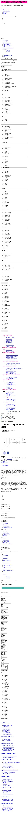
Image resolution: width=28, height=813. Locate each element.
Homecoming (7, 85)
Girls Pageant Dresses (9, 83)
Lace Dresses (7, 101)
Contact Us (5, 523)
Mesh (6, 198)
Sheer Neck (7, 244)
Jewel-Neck (7, 234)
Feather (6, 177)
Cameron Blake (9, 369)
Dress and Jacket (8, 100)
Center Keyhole (8, 129)
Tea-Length (7, 223)
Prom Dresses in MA (10, 382)
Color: (2, 449)
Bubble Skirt (7, 126)
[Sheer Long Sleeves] (5, 663)
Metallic (6, 161)
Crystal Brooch (8, 175)
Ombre (6, 163)
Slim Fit (6, 258)
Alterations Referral (7, 527)
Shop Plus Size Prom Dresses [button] (7, 787)
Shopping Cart (6, 11)
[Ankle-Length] (3, 641)
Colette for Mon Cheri (10, 384)
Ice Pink (6, 307)
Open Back (7, 134)
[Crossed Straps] (4, 618)
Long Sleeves (7, 266)
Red (5, 315)
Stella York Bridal (10, 345)
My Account (6, 9)
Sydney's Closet (9, 393)
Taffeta (6, 205)
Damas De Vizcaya (10, 404)
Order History (6, 541)
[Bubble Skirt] (5, 611)
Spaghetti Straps (8, 279)
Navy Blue (7, 301)
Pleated (6, 135)
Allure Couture (9, 340)
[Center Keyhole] (5, 613)
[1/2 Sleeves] (5, 659)
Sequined (7, 202)
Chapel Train (7, 215)
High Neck (7, 233)
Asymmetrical (8, 213)
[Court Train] (3, 645)
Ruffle (6, 183)
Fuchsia (6, 311)
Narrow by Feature (7, 69)
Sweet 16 (7, 91)
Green (6, 292)
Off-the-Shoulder (8, 237)
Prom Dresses (8, 87)
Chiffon (6, 193)
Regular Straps (8, 278)
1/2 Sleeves (7, 264)
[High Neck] (4, 649)
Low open (7, 149)
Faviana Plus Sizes (10, 392)
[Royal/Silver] (8, 453)
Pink (6, 308)
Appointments (6, 526)
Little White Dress (8, 104)
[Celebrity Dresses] (5, 612)
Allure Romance (9, 341)
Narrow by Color (6, 285)
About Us (5, 531)
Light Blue (7, 297)
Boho (6, 98)
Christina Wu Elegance (11, 371)
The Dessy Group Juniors (11, 364)
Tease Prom (8, 394)
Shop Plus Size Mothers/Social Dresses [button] (9, 770)
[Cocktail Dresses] (6, 603)
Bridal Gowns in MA (10, 337)
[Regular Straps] (4, 666)
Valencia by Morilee (10, 408)
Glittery (6, 159)
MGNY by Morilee (10, 372)
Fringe (6, 180)
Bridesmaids (7, 75)
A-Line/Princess (8, 254)
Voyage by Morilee (10, 346)
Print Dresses (7, 109)
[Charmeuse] (3, 635)
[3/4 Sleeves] (5, 660)
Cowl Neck (7, 230)
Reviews (5, 535)
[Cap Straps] (4, 665)
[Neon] (2, 625)
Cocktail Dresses (8, 78)
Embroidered (7, 176)
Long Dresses (8, 105)
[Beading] (4, 630)
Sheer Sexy (7, 112)
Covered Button (8, 145)
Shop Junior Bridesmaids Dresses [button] (8, 753)
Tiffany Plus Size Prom (11, 395)
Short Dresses (8, 113)
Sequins (6, 186)
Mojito (6, 289)
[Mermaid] (4, 655)
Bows (6, 173)
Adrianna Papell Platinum (11, 356)
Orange (6, 316)
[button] (5, 40)
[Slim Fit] (4, 657)
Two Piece (7, 120)
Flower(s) (7, 179)
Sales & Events (6, 534)
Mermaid (6, 256)
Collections (5, 555)
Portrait (6, 240)
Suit (5, 116)
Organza (6, 199)
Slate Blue (7, 298)
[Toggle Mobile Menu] (1, 552)
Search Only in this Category (8, 62)
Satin (6, 201)
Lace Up (6, 148)
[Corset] (5, 615)
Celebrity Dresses (8, 127)
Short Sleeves (7, 269)
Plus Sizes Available (9, 137)
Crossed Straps (8, 147)
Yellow (6, 288)
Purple (6, 303)
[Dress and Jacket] (4, 607)
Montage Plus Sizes (10, 378)
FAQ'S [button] (4, 574)
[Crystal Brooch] (4, 633)
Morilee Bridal (9, 343)
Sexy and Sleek (8, 111)
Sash (6, 184)
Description (5, 465)
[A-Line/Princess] (4, 653)
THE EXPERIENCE (8, 565)
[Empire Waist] (4, 654)
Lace (6, 181)
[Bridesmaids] (6, 600)
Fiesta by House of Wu (11, 405)
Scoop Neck (7, 242)
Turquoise (7, 296)
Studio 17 (8, 387)
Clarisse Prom (9, 383)
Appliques (7, 171)
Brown (6, 323)
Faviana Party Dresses (10, 399)
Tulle (6, 206)
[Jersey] (3, 639)
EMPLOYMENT (7, 560)
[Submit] (15, 16)
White (6, 328)
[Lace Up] (4, 619)
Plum (6, 313)
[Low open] (4, 621)
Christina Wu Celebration (11, 358)
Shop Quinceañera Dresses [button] (7, 803)
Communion (7, 79)
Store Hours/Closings (7, 543)
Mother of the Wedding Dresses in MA (14, 368)
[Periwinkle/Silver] (4, 453)
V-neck (6, 248)
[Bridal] (6, 599)
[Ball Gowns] (4, 605)
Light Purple (7, 305)
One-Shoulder (8, 238)
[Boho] (4, 606)
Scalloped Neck (8, 241)
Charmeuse (7, 191)
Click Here (9, 459)
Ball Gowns (7, 97)
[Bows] (4, 631)
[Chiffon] (3, 636)
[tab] (15, 341)
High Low (7, 131)
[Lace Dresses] (4, 609)
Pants (6, 108)
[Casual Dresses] (6, 601)
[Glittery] (2, 623)
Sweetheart (7, 246)
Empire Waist (7, 255)
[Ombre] (2, 627)
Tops (6, 117)
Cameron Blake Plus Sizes (11, 377)
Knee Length (7, 219)
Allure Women (9, 350)
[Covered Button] (4, 617)
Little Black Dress (8, 103)
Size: (2, 436)
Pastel (6, 165)
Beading (6, 172)
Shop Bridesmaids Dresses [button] (7, 743)
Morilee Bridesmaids (10, 359)
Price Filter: (5, 64)
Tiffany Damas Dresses (11, 407)
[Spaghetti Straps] (4, 667)
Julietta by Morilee (10, 351)
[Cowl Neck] (4, 647)
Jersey (6, 195)
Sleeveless (7, 270)
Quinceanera (7, 89)
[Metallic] (2, 624)
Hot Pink (7, 309)
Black (6, 324)
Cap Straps (7, 276)
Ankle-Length (8, 212)
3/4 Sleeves (7, 265)
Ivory (6, 319)
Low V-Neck (7, 236)
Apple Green (7, 290)
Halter (6, 231)
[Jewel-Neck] (4, 651)
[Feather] (3, 637)
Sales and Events (7, 567)
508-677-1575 (22, 4)
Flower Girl (7, 82)
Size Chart (3, 461)
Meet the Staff (6, 533)
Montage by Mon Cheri (11, 373)
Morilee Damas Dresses (11, 400)
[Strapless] (4, 669)
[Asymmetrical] (3, 642)
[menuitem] (15, 10)
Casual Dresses (8, 76)
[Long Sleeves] (5, 661)
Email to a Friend (4, 462)
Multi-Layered (8, 133)
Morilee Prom (9, 385)
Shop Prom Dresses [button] (5, 776)
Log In (4, 13)
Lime (6, 293)
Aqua (6, 294)
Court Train (7, 216)
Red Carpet (7, 90)
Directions (5, 524)
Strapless (6, 245)
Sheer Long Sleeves (9, 268)
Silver (6, 327)
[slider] (25, 588)
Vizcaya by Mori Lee (10, 409)
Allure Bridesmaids (10, 357)
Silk (5, 203)
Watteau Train (8, 224)
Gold (6, 321)
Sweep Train (7, 222)
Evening (6, 80)
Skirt (6, 115)
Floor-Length (7, 218)
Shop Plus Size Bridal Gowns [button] (7, 736)
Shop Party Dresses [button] (5, 796)
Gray (6, 325)
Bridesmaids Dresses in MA (12, 355)
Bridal (6, 74)
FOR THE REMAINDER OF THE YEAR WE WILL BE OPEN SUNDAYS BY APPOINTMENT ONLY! (14, 2)
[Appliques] (4, 629)
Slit (5, 139)
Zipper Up (7, 152)
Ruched (6, 138)
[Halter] (4, 648)
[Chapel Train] (3, 643)
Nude (6, 320)
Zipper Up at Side (8, 153)
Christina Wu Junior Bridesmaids (13, 363)
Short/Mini (7, 220)
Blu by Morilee (9, 342)
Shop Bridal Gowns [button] (5, 722)
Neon (6, 162)
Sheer (6, 151)
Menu (2, 38)
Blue (6, 300)
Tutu (6, 119)
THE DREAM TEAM (8, 570)
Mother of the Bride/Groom (10, 86)
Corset (6, 130)
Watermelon (7, 312)
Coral (6, 317)
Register (5, 12)
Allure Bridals (9, 339)
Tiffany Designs (9, 388)
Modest (6, 107)
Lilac (6, 304)
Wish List (5, 542)
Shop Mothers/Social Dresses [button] (7, 759)
